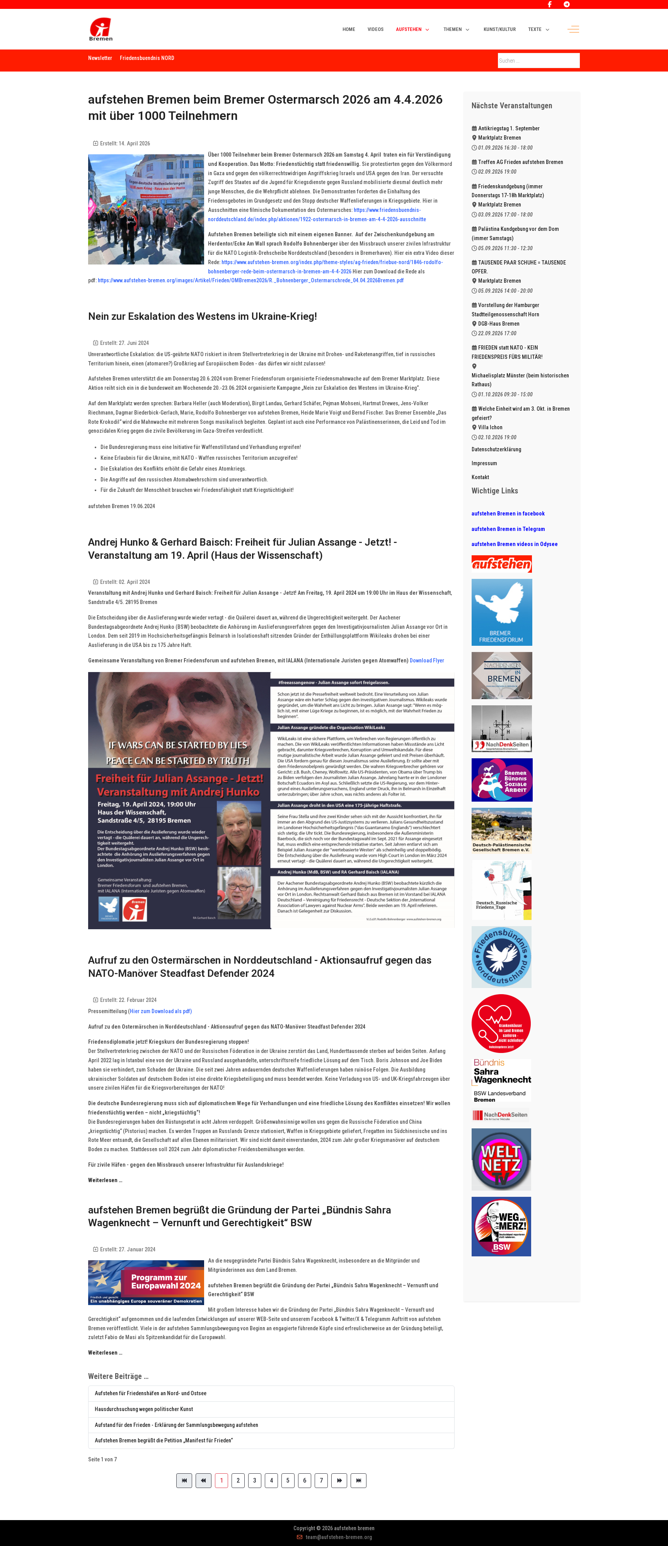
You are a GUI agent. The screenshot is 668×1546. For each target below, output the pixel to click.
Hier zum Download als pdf (160, 1011)
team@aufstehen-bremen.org (339, 1537)
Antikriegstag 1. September (509, 128)
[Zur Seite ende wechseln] (358, 1480)
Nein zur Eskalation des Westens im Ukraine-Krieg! (202, 316)
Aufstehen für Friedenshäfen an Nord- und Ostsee (150, 1393)
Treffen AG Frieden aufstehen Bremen (520, 162)
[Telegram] (567, 4)
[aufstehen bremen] (100, 29)
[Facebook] (550, 4)
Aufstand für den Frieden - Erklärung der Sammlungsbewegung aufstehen (176, 1425)
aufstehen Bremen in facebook (508, 513)
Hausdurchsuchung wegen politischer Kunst (144, 1409)
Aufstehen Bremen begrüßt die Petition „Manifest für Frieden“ (164, 1440)
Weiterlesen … (105, 1180)
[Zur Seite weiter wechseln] (339, 1480)
